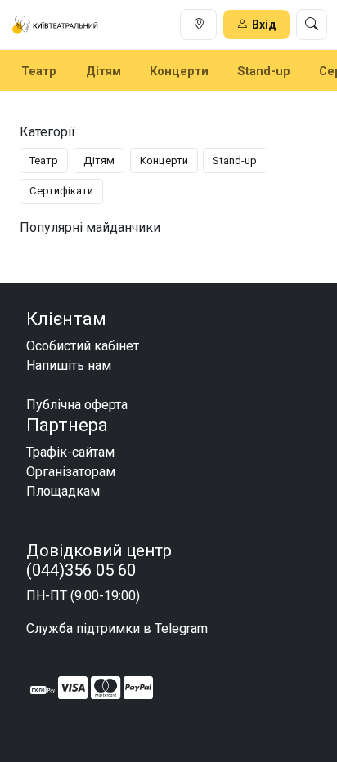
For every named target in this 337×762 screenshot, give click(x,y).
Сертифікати (61, 191)
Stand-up (263, 71)
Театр (38, 71)
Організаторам (70, 471)
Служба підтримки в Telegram (117, 628)
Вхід (264, 24)
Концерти (179, 71)
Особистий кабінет (82, 346)
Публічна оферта (77, 404)
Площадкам (63, 491)
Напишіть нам (68, 365)
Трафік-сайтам (70, 452)
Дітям (103, 71)
